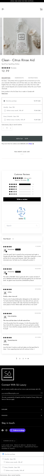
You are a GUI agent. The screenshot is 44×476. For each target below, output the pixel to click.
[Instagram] (6, 430)
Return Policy (31, 445)
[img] (7, 247)
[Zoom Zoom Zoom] (22, 36)
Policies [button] (4, 415)
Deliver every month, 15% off (13, 462)
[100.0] (21, 211)
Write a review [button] (22, 199)
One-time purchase (9, 454)
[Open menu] (5, 9)
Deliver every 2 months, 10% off (14, 470)
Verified (21, 218)
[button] (6, 68)
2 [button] (19, 359)
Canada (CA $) (8, 441)
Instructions (33, 78)
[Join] (40, 393)
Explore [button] (4, 409)
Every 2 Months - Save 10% (12, 467)
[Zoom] (7, 51)
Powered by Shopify (8, 448)
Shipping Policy (18, 447)
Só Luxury (6, 445)
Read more (5, 93)
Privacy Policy (35, 397)
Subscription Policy (31, 447)
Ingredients (19, 78)
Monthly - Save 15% (10, 459)
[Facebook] (2, 430)
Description (6, 78)
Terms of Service (6, 399)
